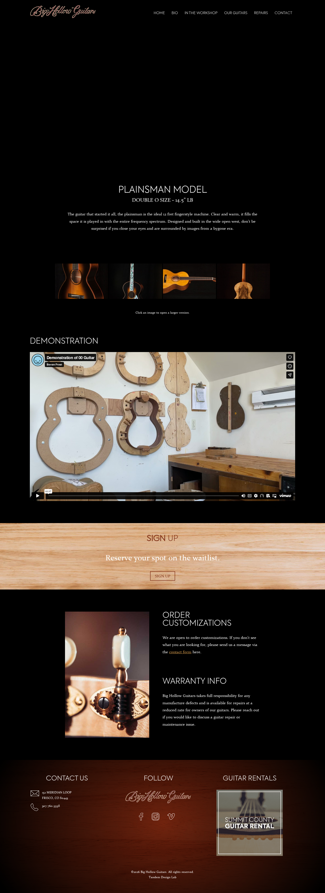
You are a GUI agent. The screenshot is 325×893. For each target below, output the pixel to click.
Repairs (261, 13)
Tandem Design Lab (162, 877)
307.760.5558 (51, 806)
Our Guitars (235, 13)
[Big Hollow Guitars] (63, 12)
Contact (283, 13)
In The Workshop (201, 13)
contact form (180, 651)
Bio (175, 13)
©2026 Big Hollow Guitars (148, 872)
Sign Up (162, 575)
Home (159, 13)
